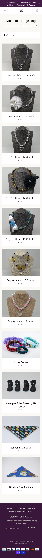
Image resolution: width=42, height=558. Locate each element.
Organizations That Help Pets (21, 511)
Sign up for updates (21, 517)
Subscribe (31, 527)
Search (10, 508)
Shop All (31, 508)
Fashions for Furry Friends (26, 541)
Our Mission (20, 508)
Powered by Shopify (21, 543)
